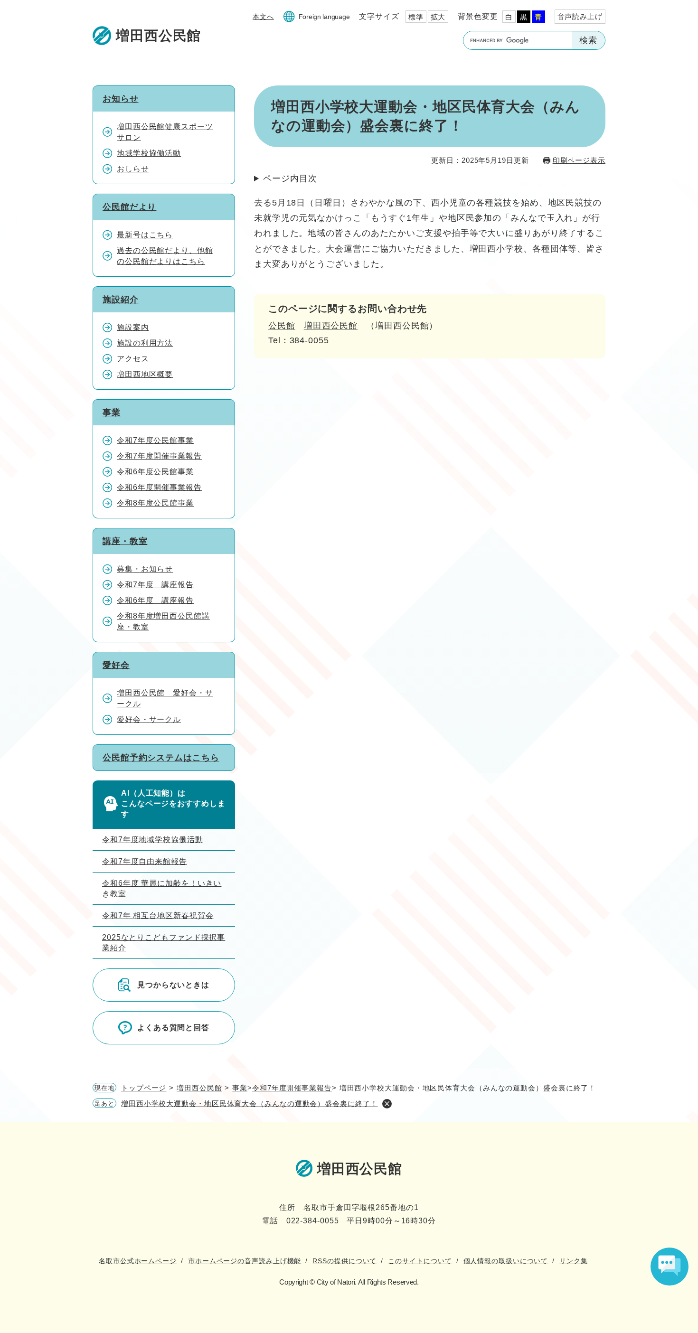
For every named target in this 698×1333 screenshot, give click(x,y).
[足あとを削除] (387, 1103)
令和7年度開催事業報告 (159, 456)
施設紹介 (121, 299)
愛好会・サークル (149, 719)
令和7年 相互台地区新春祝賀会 (158, 915)
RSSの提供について (344, 1261)
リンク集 (573, 1261)
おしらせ (133, 169)
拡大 (438, 17)
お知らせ (121, 98)
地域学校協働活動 (149, 153)
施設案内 (133, 327)
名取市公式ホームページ (138, 1261)
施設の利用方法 (145, 343)
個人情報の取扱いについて (505, 1261)
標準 (416, 17)
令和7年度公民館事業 (155, 440)
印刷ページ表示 (579, 160)
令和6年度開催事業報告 (159, 487)
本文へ (263, 16)
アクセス (133, 359)
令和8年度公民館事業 (155, 503)
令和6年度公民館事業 (155, 472)
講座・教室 (125, 541)
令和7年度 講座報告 (155, 585)
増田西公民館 (331, 325)
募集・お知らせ (145, 569)
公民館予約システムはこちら (161, 757)
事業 (112, 412)
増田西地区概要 (145, 374)
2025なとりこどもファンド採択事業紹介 (163, 942)
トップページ (143, 1088)
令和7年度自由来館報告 (144, 861)
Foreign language (324, 16)
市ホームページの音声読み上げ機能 (244, 1261)
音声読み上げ (580, 16)
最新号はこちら (145, 235)
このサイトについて (420, 1261)
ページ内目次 (290, 178)
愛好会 (116, 665)
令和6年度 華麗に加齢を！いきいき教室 (161, 888)
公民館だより (129, 207)
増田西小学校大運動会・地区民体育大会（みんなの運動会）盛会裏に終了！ (249, 1103)
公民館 (281, 325)
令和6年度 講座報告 (155, 600)
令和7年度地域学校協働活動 (152, 839)
